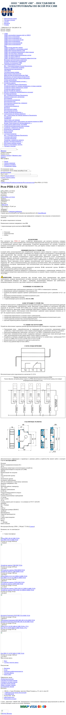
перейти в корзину (6, 155)
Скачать (32, 526)
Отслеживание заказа (7, 170)
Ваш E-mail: (4, 174)
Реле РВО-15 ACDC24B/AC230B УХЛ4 (12, 653)
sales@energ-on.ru (9, 697)
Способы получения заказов (9, 680)
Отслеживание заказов (7, 686)
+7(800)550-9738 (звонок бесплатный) (15, 692)
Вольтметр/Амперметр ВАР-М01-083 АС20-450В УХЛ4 (17, 621)
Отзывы (6, 24)
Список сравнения (9, 163)
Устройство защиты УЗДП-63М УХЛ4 (12, 584)
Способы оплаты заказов (8, 683)
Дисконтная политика (7, 679)
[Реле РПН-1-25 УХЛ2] (8, 197)
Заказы (6, 161)
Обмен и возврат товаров (8, 685)
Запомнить (5, 179)
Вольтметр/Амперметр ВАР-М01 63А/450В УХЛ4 (15, 615)
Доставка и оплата (9, 20)
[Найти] (17, 149)
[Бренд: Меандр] (4, 205)
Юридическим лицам (10, 18)
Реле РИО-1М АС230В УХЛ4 (9, 540)
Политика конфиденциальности (13, 671)
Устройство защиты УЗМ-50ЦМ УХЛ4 (12, 571)
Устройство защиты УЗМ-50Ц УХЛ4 (11, 565)
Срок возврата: (5, 206)
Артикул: (3, 198)
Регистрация (7, 172)
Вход (2, 172)
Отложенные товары (10, 166)
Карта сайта (7, 674)
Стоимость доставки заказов (9, 682)
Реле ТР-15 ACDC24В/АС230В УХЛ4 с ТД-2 (14, 628)
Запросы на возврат (10, 164)
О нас (5, 670)
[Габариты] (33, 371)
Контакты (7, 23)
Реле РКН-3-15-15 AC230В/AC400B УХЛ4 (13, 577)
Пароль (3, 175)
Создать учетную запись (8, 177)
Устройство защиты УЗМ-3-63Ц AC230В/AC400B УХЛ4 (17, 590)
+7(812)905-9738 (9, 694)
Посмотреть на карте (10, 699)
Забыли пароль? (9, 175)
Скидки (6, 21)
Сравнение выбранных (15, 211)
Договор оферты (9, 673)
